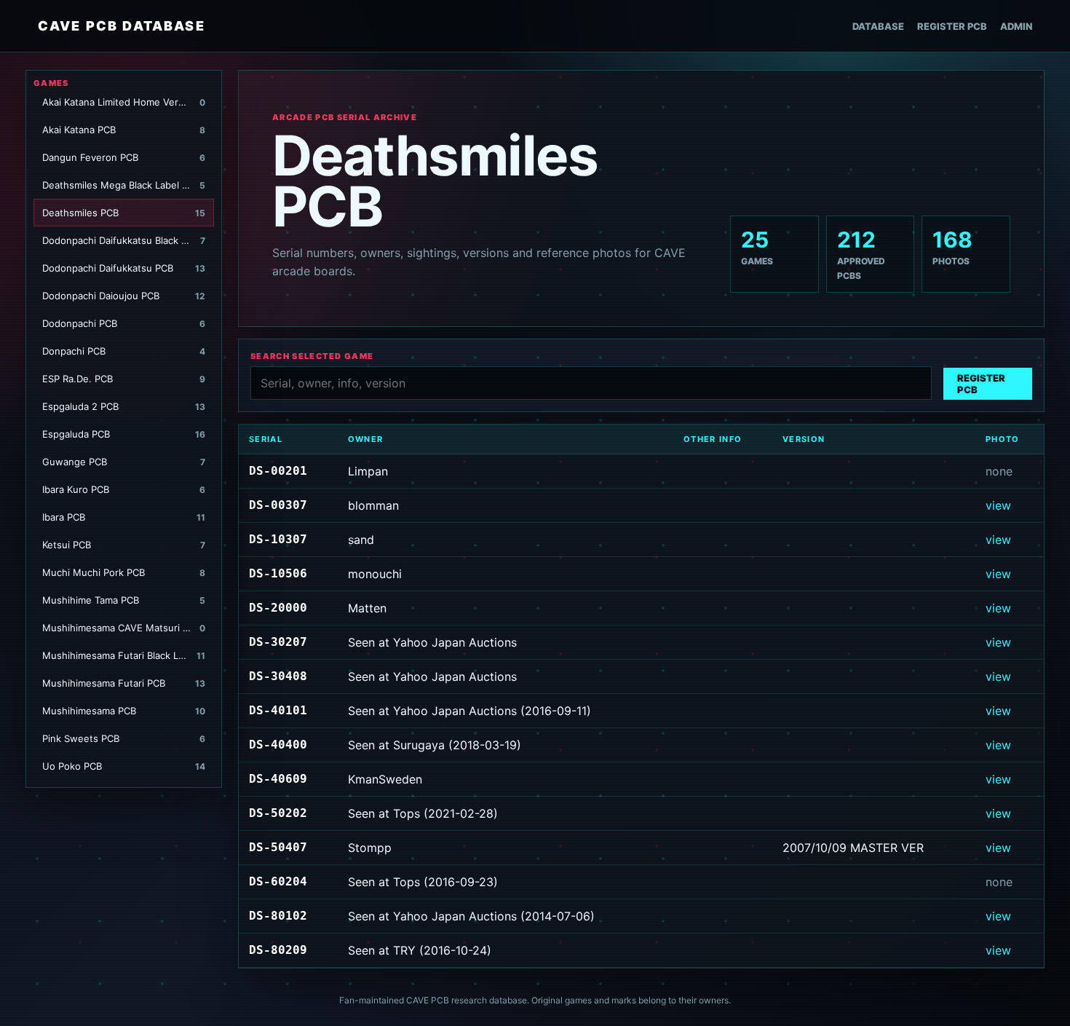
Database (878, 26)
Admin (1016, 26)
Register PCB (952, 26)
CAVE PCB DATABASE (121, 25)
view (998, 505)
